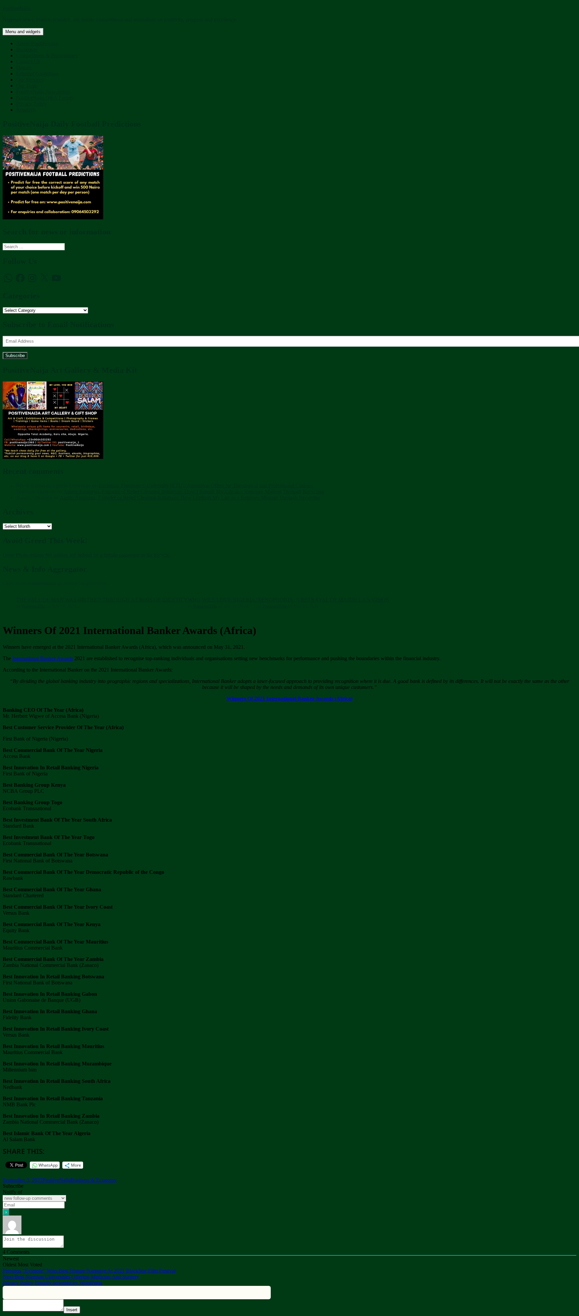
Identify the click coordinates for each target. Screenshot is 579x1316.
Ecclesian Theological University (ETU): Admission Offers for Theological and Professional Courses (206, 485)
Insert (71, 1309)
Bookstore (27, 49)
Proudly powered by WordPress (68, 1283)
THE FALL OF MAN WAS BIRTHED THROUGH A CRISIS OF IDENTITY (102, 600)
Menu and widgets (23, 31)
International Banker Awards (42, 658)
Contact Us (28, 61)
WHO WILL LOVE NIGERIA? (222, 600)
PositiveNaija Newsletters (43, 91)
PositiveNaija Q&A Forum (44, 97)
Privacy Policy (31, 104)
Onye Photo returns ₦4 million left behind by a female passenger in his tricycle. (87, 555)
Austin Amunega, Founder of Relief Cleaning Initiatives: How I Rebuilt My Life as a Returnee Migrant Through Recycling (193, 491)
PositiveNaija (17, 8)
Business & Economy (94, 1180)
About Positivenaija (37, 43)
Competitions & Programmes (46, 55)
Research (26, 110)
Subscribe (15, 355)
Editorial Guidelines (37, 73)
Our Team (27, 85)
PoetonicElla (33, 606)
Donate (23, 67)
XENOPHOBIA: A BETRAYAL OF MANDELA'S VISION (323, 600)
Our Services (30, 79)
